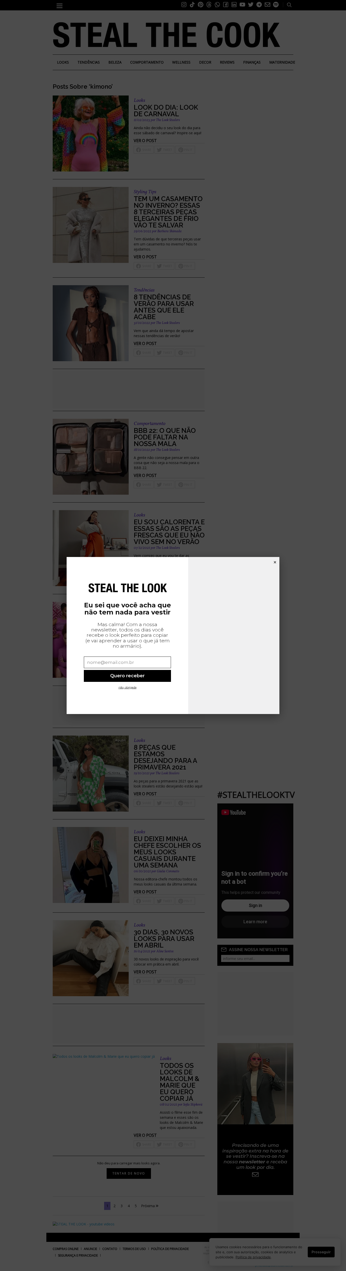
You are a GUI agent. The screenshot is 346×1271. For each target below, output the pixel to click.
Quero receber (127, 676)
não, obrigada (128, 687)
